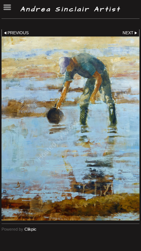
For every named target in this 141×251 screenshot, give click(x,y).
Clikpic (30, 229)
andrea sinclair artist (70, 9)
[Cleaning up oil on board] (70, 129)
